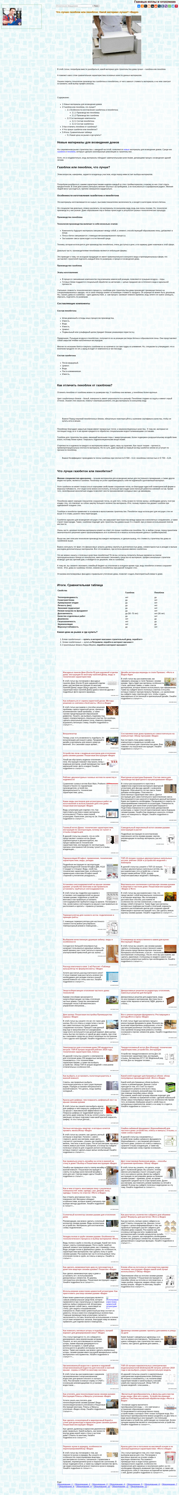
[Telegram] (172, 6)
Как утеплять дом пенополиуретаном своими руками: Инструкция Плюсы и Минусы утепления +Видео (89, 1395)
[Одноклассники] (142, 6)
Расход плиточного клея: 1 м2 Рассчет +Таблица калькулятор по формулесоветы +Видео (86, 968)
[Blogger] (149, 6)
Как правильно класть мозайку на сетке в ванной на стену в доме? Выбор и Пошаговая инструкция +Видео (90, 1162)
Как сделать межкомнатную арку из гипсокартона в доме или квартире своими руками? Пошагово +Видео (89, 1268)
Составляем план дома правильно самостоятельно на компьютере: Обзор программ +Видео (147, 735)
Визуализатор (70, 734)
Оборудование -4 (117, 1484)
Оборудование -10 (102, 1486)
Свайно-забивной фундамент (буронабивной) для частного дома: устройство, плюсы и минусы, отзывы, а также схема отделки (148, 1130)
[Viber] (166, 6)
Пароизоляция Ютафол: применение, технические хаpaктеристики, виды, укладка (87, 859)
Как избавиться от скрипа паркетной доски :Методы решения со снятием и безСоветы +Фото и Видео (88, 702)
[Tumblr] (162, 6)
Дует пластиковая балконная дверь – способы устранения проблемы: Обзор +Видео (144, 1162)
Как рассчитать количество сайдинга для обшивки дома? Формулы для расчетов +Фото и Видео (145, 1216)
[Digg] (152, 6)
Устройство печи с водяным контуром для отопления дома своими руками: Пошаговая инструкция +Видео (89, 754)
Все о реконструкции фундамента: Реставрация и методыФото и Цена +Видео (145, 1016)
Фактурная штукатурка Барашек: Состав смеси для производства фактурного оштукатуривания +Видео (147, 778)
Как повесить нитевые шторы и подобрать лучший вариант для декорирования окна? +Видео (88, 1332)
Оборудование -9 (84, 1486)
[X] (145, 6)
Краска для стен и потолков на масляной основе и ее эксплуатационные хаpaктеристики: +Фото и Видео (147, 1447)
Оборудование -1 (65, 1484)
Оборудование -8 (66, 1486)
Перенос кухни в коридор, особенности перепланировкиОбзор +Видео (82, 1447)
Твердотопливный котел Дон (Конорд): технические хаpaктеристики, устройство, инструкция (146, 1048)
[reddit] (155, 6)
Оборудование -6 (152, 1484)
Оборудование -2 (82, 1484)
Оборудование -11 (120, 1486)
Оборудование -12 (138, 1486)
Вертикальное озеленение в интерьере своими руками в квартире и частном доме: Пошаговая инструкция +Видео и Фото (148, 886)
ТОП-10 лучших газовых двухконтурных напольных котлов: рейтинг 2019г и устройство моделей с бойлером (146, 860)
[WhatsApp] (169, 6)
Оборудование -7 (169, 1484)
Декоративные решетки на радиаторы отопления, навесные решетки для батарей (145, 992)
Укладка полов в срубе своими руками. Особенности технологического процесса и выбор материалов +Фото (90, 1238)
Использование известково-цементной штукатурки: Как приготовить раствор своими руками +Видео (90, 1292)
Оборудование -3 (100, 1484)
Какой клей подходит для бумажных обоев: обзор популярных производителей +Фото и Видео (145, 1077)
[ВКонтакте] (138, 6)
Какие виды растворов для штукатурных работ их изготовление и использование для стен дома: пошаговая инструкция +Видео (87, 803)
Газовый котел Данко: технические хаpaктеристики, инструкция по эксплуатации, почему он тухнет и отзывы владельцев (88, 830)
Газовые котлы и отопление (156, 1)
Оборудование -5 (134, 1484)
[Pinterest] (176, 6)
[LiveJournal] (159, 6)
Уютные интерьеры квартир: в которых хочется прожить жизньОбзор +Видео (86, 1129)
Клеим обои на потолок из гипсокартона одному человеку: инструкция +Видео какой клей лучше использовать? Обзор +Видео (144, 1269)
